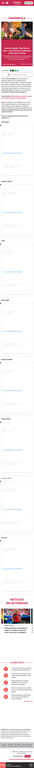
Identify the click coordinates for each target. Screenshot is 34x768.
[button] (3, 3)
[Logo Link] (17, 3)
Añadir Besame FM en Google (18, 74)
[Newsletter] (7, 3)
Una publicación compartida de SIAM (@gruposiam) (17, 294)
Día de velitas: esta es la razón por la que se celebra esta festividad (16, 97)
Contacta (3, 744)
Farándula (17, 18)
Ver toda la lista (28, 701)
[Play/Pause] (31, 765)
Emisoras (10, 744)
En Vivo (29, 3)
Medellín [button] (9, 764)
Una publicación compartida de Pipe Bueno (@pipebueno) (18, 175)
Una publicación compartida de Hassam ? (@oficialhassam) (18, 591)
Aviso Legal (17, 744)
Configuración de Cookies (25, 746)
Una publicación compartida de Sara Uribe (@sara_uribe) (18, 353)
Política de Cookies (12, 746)
